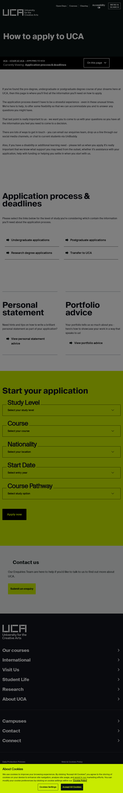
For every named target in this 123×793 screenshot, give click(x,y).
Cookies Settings (48, 787)
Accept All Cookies (72, 787)
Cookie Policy (80, 780)
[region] (61, 778)
